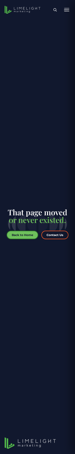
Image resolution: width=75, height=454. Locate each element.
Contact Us (55, 235)
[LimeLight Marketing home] (22, 10)
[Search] (55, 10)
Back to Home (22, 235)
